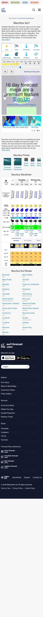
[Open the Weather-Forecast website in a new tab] (35, 2)
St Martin (25, 322)
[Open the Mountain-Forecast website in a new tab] (15, 2)
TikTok (3, 436)
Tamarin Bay (27, 327)
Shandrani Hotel (28, 313)
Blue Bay (5, 284)
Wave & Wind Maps (8, 386)
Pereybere (26, 289)
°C (34, 131)
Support (27, 477)
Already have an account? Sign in (21, 104)
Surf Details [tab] (28, 240)
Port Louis (26, 298)
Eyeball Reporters (8, 413)
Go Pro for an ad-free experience (21, 18)
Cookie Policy (30, 488)
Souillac (25, 318)
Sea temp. (26, 50)
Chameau (6, 289)
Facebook (5, 428)
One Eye (25, 279)
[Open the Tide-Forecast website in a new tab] (25, 2)
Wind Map (34, 127)
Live (36, 58)
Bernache (6, 274)
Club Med (5, 294)
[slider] (20, 67)
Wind (16, 50)
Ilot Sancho (6, 313)
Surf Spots (5, 382)
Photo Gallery (6, 393)
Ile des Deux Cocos (9, 308)
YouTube (4, 439)
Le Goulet (6, 318)
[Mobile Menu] (39, 10)
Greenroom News (8, 390)
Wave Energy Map (9, 127)
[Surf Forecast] (3, 9)
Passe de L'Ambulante (7, 168)
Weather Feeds (7, 416)
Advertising (16, 477)
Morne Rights (27, 274)
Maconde (5, 327)
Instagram (5, 432)
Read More (6, 40)
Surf (6, 50)
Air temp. (26, 58)
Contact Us (37, 477)
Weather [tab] (16, 240)
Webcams (16, 58)
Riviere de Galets (28, 303)
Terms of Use (5, 488)
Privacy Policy (18, 488)
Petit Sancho (27, 294)
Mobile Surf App (7, 409)
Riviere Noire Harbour (30, 308)
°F (39, 131)
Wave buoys (7, 58)
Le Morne (5, 322)
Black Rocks (26, 164)
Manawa (5, 332)
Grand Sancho (7, 298)
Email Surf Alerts (7, 405)
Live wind (36, 50)
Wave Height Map (22, 127)
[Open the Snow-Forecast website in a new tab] (5, 2)
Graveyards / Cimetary (10, 303)
